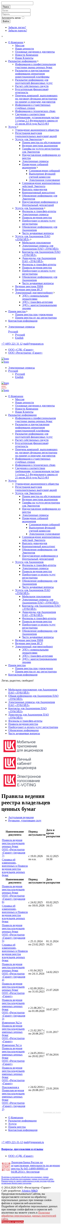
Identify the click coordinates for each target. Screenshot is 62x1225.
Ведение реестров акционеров (40, 145)
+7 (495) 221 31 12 (12, 343)
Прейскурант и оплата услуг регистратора (33, 727)
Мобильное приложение (36, 242)
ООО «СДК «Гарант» (21, 349)
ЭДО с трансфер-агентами (37, 302)
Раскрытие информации (22, 61)
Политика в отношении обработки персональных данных (25, 1177)
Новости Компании (26, 54)
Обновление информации (23, 730)
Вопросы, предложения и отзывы (22, 1149)
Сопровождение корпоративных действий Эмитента (41, 185)
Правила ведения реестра (37, 217)
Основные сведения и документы (35, 51)
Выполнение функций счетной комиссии (42, 175)
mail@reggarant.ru (33, 343)
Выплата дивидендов (34, 189)
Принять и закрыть (12, 1221)
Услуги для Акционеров (29, 208)
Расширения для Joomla (52, 1112)
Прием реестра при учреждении (34, 314)
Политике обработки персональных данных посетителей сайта (28, 1215)
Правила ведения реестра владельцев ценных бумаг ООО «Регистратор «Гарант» (13, 990)
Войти (6, 21)
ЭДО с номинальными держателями (35, 297)
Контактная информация (22, 320)
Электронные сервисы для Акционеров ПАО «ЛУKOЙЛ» (40, 247)
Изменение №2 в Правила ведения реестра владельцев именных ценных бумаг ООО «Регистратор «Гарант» (13, 1032)
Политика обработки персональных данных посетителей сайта (27, 1179)
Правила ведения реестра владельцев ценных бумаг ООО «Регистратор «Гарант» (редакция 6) (13, 894)
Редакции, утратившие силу (24, 820)
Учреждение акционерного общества (37, 129)
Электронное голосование (44, 180)
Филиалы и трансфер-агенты (39, 211)
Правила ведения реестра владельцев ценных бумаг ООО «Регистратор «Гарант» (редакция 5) (13, 933)
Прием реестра (17, 311)
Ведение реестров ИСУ (29, 289)
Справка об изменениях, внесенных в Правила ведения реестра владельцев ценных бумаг (15, 867)
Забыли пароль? (17, 30)
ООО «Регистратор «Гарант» (25, 352)
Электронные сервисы (35, 161)
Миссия (19, 45)
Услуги (12, 126)
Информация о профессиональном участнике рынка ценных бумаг (35, 66)
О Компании (15, 42)
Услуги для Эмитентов (28, 139)
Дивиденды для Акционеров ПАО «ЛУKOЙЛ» (39, 260)
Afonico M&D (30, 1190)
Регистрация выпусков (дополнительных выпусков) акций (36, 135)
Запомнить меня (10, 17)
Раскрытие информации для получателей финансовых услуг (34, 81)
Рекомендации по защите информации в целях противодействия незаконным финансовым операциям (27, 1182)
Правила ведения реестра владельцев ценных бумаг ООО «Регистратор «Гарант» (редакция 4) (13, 972)
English (19, 337)
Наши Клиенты (24, 57)
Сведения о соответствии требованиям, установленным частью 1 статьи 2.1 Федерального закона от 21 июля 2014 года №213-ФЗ (37, 119)
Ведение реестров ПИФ (29, 286)
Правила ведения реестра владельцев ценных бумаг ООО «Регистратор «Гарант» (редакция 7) (13, 848)
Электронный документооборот (34, 292)
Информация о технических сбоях (35, 111)
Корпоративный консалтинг (38, 192)
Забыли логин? (17, 27)
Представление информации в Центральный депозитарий (40, 203)
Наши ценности (24, 48)
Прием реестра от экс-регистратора (36, 317)
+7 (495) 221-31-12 (12, 1142)
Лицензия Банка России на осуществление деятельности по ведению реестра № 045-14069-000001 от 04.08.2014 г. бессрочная (35, 1167)
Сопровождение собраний (44, 170)
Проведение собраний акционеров (35, 166)
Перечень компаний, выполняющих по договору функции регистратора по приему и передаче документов (36, 98)
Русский (13, 331)
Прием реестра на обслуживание (41, 142)
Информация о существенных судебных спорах (32, 106)
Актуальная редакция (21, 817)
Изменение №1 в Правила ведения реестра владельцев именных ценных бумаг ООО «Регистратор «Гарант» (13, 1054)
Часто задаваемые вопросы (38, 233)
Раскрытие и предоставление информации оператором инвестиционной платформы (32, 73)
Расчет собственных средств (32, 86)
